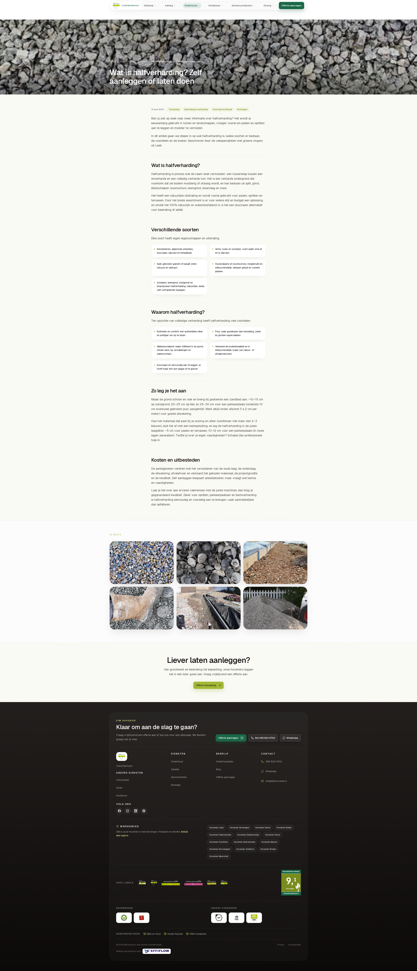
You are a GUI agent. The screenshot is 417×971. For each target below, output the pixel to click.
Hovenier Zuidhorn (245, 849)
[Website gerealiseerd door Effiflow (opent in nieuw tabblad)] (157, 951)
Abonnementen (179, 777)
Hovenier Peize (272, 835)
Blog (143, 61)
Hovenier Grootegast (219, 849)
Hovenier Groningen (239, 827)
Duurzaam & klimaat (222, 109)
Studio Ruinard (175, 933)
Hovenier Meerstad (218, 856)
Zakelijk (175, 769)
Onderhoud (128, 61)
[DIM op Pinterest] (144, 811)
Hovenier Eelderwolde (248, 835)
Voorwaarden (294, 944)
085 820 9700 (274, 761)
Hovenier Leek (216, 827)
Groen (119, 787)
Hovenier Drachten (218, 842)
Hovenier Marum (269, 842)
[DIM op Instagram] (127, 811)
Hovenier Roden (268, 849)
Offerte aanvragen (291, 5)
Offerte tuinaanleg (206, 685)
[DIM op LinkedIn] (135, 811)
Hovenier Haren (262, 827)
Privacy (280, 944)
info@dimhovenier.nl (276, 781)
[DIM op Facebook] (119, 811)
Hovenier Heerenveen (244, 842)
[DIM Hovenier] (121, 756)
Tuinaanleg (174, 109)
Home (113, 61)
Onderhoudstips (224, 761)
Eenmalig (175, 785)
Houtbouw (121, 795)
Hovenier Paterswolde (220, 835)
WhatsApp (271, 771)
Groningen (242, 109)
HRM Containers (198, 933)
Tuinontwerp (122, 779)
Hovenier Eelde (284, 827)
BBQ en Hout (154, 933)
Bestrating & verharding (196, 109)
